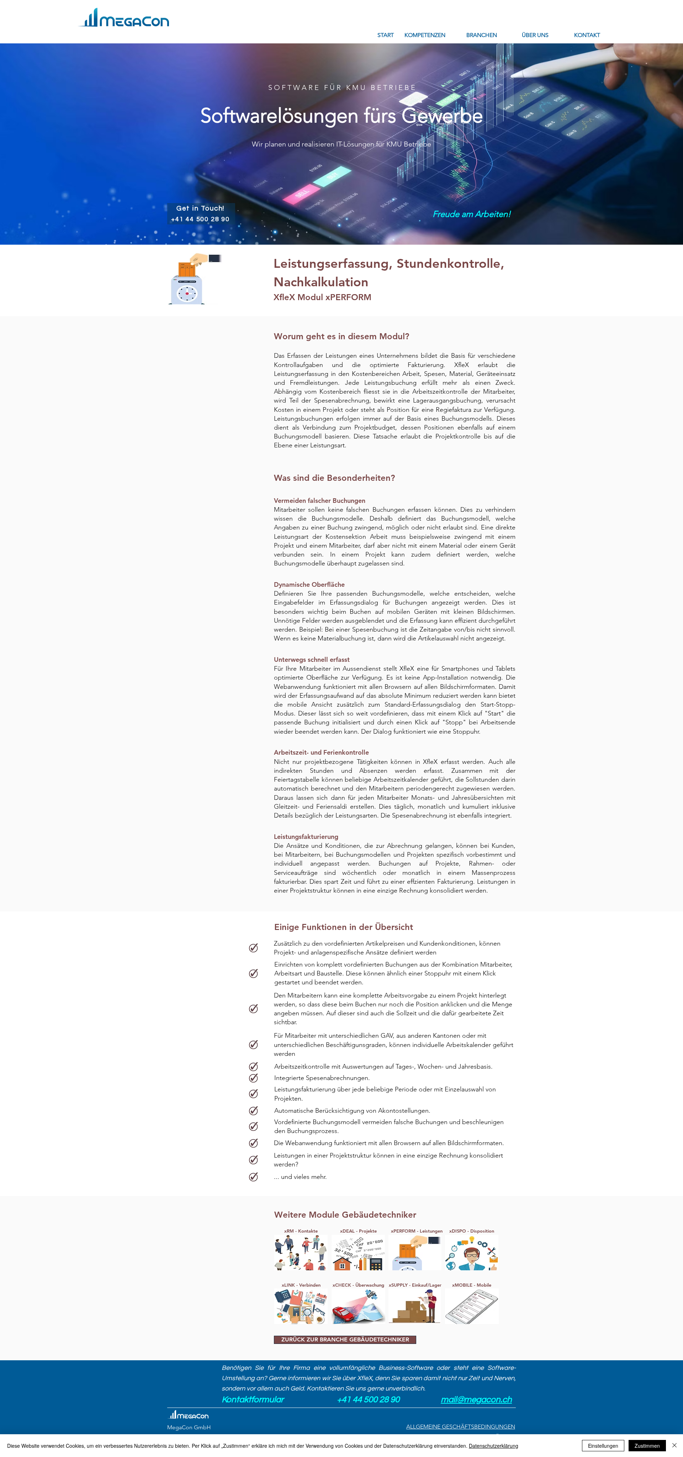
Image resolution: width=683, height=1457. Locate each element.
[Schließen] (674, 1445)
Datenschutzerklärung (493, 1445)
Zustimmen (647, 1445)
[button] (425, 35)
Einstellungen (603, 1445)
